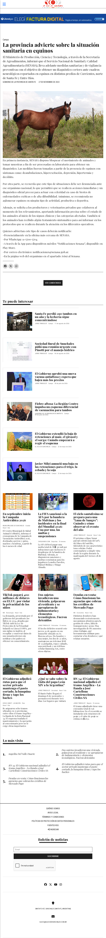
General (89, 535)
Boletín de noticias (53, 839)
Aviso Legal (53, 812)
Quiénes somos (53, 808)
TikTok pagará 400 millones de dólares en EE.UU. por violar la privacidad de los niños (16, 601)
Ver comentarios (53, 283)
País (23, 703)
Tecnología (10, 612)
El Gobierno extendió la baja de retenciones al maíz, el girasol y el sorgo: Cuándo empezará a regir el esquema (56, 438)
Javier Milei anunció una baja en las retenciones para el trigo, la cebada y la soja (56, 467)
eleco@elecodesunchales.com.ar (53, 922)
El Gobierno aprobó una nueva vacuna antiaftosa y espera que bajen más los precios (55, 377)
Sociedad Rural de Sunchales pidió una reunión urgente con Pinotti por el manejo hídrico (55, 347)
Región (89, 703)
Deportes (54, 541)
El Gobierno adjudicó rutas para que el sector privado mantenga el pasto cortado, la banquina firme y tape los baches (17, 688)
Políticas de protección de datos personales (53, 821)
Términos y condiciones (53, 817)
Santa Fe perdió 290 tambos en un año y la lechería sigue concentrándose (56, 317)
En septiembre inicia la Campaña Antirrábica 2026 (17, 517)
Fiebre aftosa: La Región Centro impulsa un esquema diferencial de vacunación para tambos (56, 407)
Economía (80, 612)
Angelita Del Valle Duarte (21, 753)
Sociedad (54, 690)
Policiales (54, 625)
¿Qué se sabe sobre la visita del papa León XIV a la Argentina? (52, 682)
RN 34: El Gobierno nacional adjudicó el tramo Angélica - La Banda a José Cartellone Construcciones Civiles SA (86, 688)
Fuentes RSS (53, 825)
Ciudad (27, 525)
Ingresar (54, 829)
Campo (6, 39)
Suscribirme (53, 856)
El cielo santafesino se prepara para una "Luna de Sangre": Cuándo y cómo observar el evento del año (88, 522)
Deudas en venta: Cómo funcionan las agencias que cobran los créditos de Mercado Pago (87, 601)
